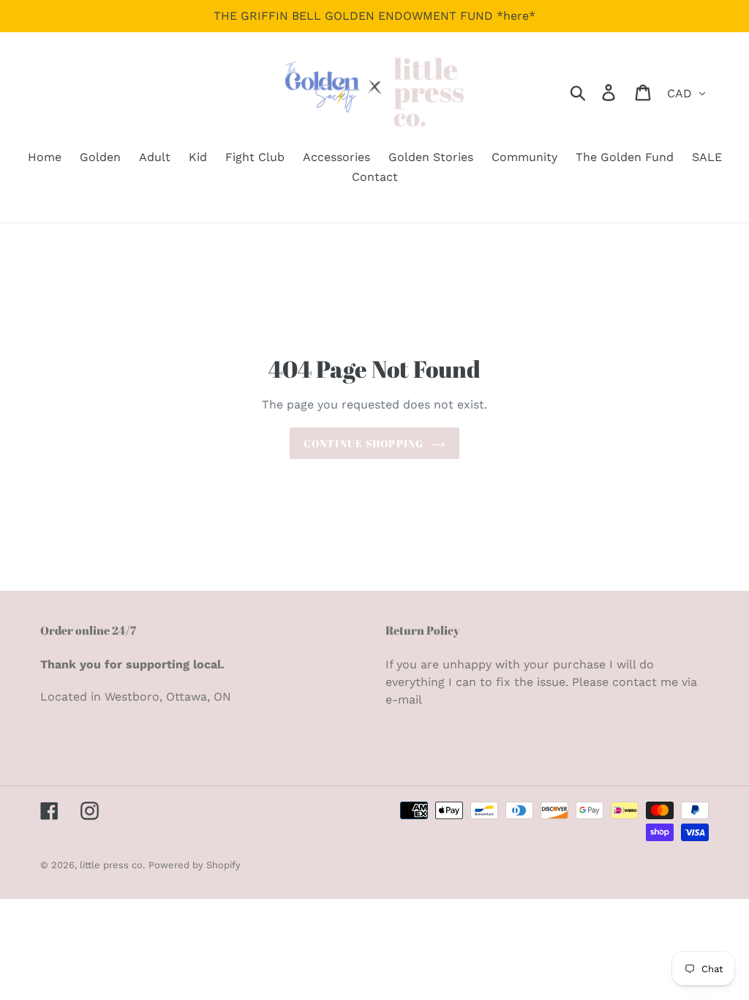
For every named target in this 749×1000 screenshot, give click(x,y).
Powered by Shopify (194, 864)
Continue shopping (364, 443)
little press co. (112, 864)
